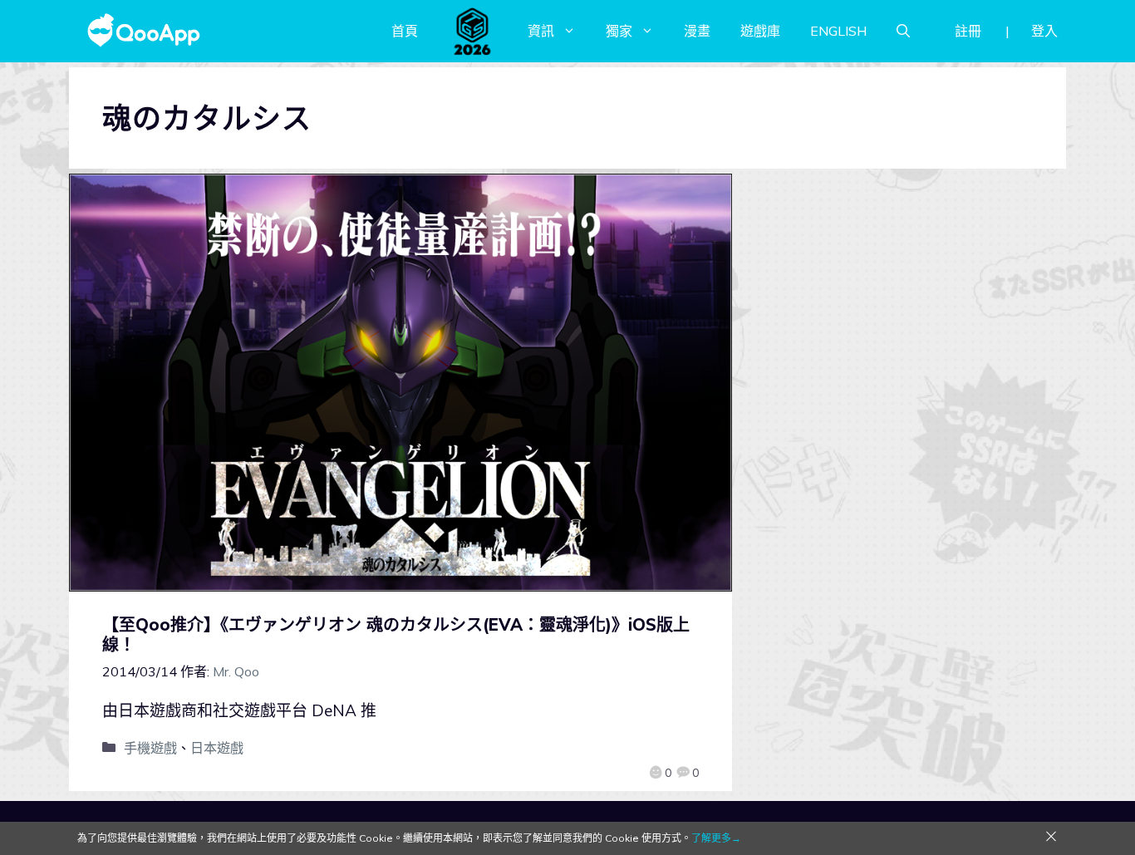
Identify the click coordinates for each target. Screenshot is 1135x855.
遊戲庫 (760, 30)
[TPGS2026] (473, 30)
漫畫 (697, 30)
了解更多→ (716, 838)
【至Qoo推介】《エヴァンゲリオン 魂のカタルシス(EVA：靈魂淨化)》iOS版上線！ (396, 634)
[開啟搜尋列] (903, 30)
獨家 (619, 30)
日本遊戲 (216, 748)
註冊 (968, 30)
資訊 (541, 30)
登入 (1044, 30)
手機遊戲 (150, 748)
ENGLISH (838, 30)
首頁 (404, 30)
